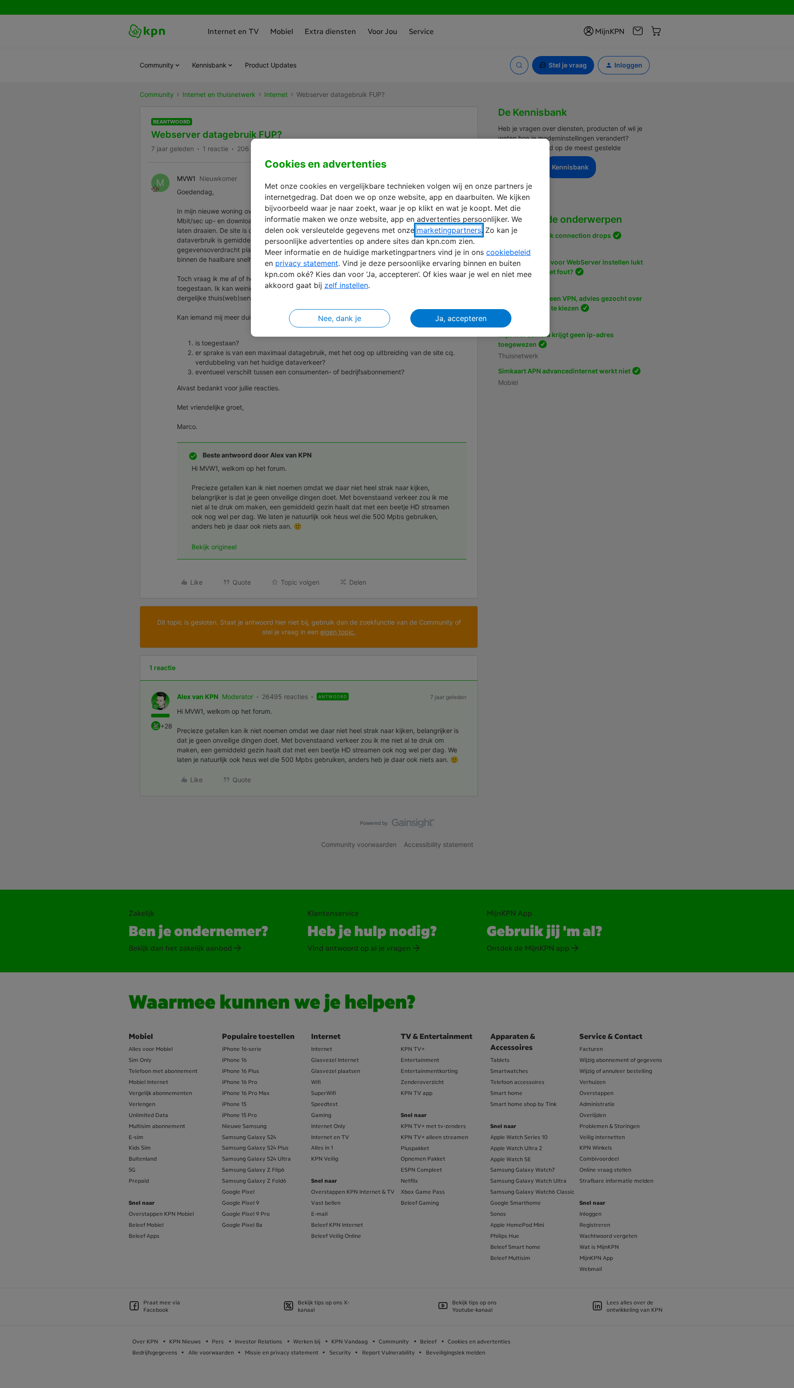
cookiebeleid (508, 252)
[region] (400, 238)
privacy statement (306, 263)
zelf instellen (346, 285)
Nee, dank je (339, 318)
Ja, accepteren (461, 318)
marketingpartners (449, 230)
